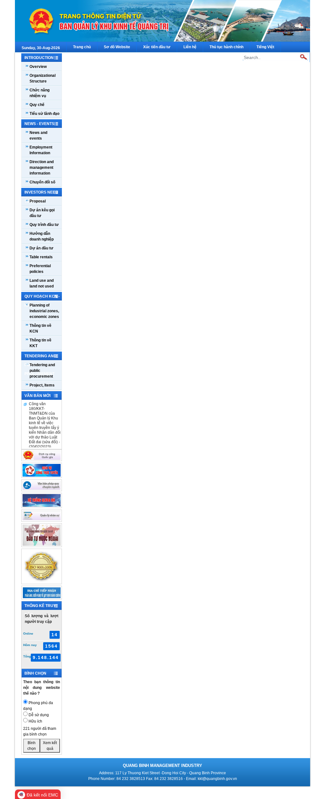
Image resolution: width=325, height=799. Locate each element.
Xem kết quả (50, 746)
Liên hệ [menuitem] (189, 47)
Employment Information (41, 150)
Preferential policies (40, 269)
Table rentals (41, 257)
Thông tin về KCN (40, 328)
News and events (38, 135)
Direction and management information (42, 167)
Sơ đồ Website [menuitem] (117, 47)
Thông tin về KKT (40, 343)
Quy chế (37, 104)
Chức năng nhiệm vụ (40, 93)
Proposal (38, 201)
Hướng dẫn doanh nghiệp (42, 236)
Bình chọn (31, 746)
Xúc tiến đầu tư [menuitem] (156, 47)
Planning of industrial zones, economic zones (44, 311)
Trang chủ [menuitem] (82, 47)
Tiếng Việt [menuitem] (265, 47)
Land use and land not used (42, 283)
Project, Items (42, 385)
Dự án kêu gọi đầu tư (42, 213)
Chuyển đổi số (42, 182)
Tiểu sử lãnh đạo (44, 113)
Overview (38, 66)
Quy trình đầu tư (44, 224)
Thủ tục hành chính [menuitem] (226, 47)
